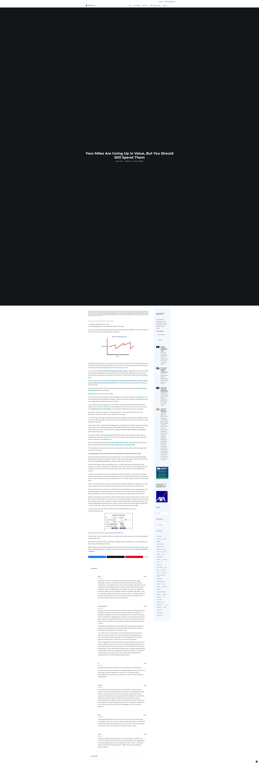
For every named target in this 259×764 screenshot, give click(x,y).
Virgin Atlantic (160, 615)
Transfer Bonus (160, 604)
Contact (160, 1)
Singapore (165, 594)
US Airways (142, 429)
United (134, 429)
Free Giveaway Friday (161, 581)
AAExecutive (159, 538)
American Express (160, 546)
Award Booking (164, 551)
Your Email (160, 331)
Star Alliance (159, 599)
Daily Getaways (160, 567)
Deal (166, 567)
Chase (158, 562)
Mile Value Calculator (103, 461)
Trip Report (159, 607)
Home (130, 5)
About (165, 5)
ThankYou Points (160, 602)
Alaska (164, 538)
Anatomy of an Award (161, 549)
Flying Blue (163, 572)
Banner (158, 554)
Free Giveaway (159, 578)
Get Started (137, 5)
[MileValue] (89, 5)
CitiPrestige (159, 564)
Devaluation (163, 569)
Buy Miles (159, 559)
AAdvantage (159, 536)
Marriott (159, 589)
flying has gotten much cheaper (101, 409)
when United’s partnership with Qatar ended (113, 371)
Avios (158, 551)
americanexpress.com (111, 313)
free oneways (112, 425)
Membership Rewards (161, 591)
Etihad (158, 572)
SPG (164, 597)
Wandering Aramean (102, 606)
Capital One (164, 559)
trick (166, 604)
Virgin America (160, 612)
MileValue (128, 161)
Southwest (159, 597)
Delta (129, 429)
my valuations (108, 435)
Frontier (158, 584)
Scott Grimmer (139, 161)
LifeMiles (158, 586)
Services (145, 5)
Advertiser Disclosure (170, 1)
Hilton (163, 584)
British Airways (160, 557)
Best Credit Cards (155, 5)
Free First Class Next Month (161, 576)
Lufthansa (164, 586)
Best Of (162, 554)
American (124, 429)
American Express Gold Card (164, 410)
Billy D (99, 715)
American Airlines (160, 544)
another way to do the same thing (124, 445)
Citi (161, 562)
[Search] (175, 6)
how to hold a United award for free (117, 442)
